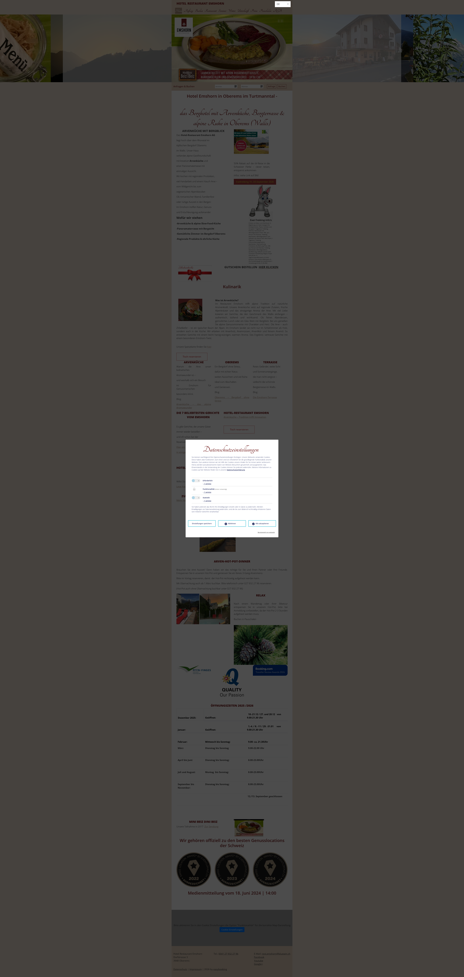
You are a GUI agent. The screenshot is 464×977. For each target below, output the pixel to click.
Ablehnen (232, 523)
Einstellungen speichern (202, 523)
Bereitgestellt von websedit (266, 531)
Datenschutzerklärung (236, 470)
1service (207, 484)
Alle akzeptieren (262, 523)
